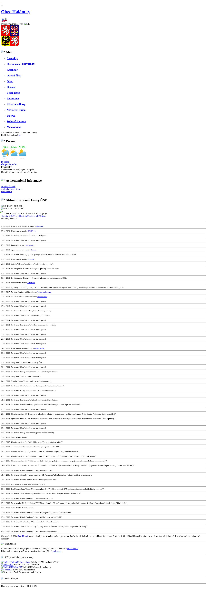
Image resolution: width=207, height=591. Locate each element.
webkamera (30, 245)
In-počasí (5, 162)
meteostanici (42, 297)
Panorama (40, 226)
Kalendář (30, 259)
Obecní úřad (72, 548)
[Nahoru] (1, 2)
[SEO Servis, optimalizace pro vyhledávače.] (6, 569)
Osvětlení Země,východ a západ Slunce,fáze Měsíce (11, 189)
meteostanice (31, 250)
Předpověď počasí (9, 164)
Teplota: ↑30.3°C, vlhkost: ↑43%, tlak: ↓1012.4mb (23, 216)
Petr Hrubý (23, 536)
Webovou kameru (44, 292)
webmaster (57, 551)
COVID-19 (31, 231)
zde (20, 135)
